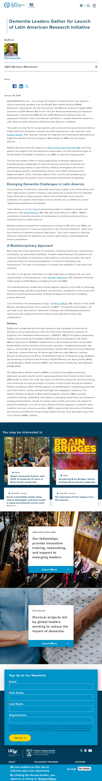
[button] (89, 6)
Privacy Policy (47, 779)
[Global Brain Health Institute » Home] (19, 7)
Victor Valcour (31, 212)
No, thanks (84, 768)
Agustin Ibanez (15, 134)
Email (13, 681)
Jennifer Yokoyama (57, 277)
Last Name (16, 704)
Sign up (18, 737)
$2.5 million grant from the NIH (64, 147)
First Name (16, 692)
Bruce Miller (61, 303)
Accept (71, 769)
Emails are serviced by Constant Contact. (76, 730)
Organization (18, 715)
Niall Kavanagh (12, 58)
